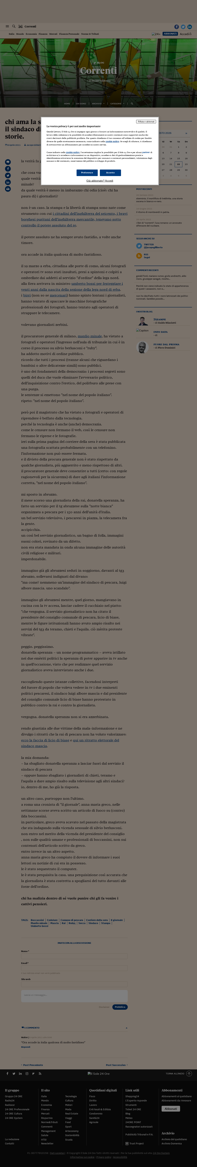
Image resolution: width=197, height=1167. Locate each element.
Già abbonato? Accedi (99, 180)
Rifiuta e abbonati (146, 121)
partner (146, 152)
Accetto (110, 172)
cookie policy (112, 141)
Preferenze (87, 172)
